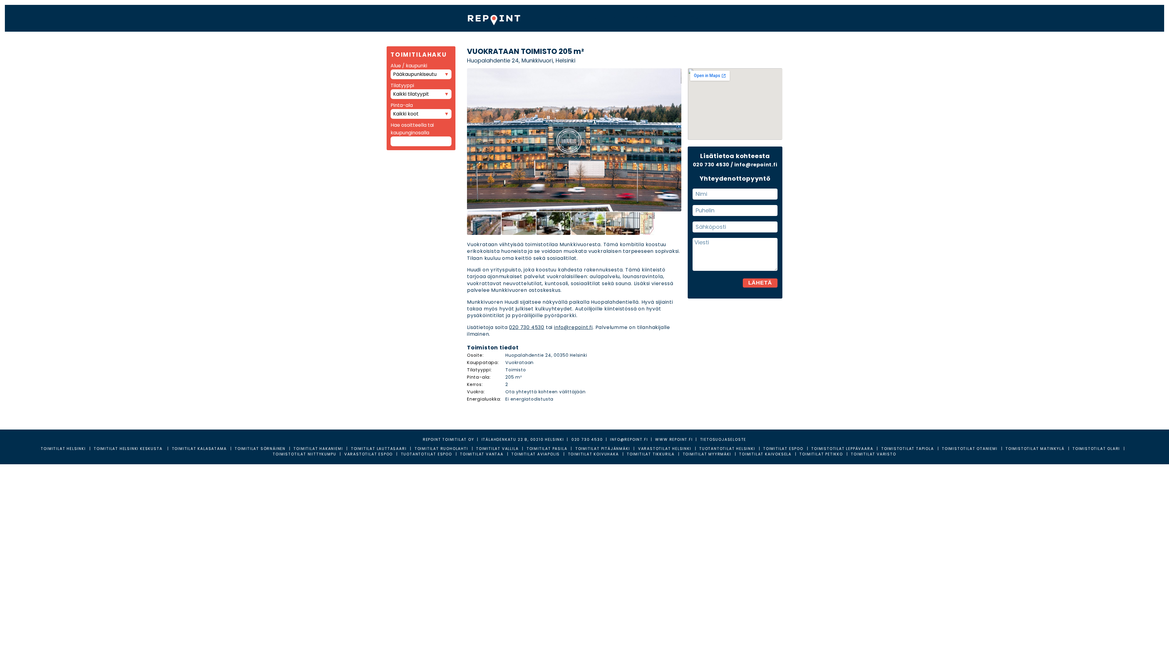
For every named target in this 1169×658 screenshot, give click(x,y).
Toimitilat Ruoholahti (441, 448)
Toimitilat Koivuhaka (593, 454)
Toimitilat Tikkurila (651, 454)
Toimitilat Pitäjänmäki (602, 448)
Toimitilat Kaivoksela (765, 454)
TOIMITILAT (602, 17)
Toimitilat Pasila (547, 448)
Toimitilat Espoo (783, 448)
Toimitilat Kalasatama (199, 448)
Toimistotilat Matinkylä (1035, 448)
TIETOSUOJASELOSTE (723, 439)
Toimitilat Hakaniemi (318, 448)
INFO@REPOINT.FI (629, 439)
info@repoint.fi (573, 327)
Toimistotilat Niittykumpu (304, 454)
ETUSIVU (559, 17)
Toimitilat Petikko (821, 454)
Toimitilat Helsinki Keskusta (129, 448)
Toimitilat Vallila (497, 448)
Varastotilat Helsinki (664, 448)
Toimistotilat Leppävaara (842, 448)
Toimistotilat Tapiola (907, 448)
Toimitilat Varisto (873, 454)
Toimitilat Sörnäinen (260, 448)
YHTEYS (686, 17)
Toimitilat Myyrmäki (707, 454)
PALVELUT (647, 17)
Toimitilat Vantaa (482, 454)
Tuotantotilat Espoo (426, 454)
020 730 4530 (526, 327)
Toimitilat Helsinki (63, 448)
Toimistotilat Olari (1096, 448)
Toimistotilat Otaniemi (970, 448)
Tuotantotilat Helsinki (727, 448)
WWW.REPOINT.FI (674, 439)
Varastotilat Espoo (368, 454)
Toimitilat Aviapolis (535, 454)
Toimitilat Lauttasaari (379, 448)
